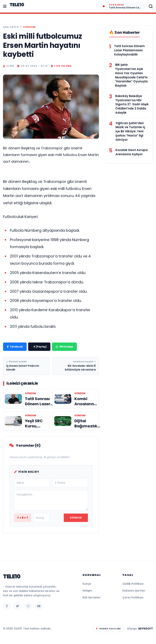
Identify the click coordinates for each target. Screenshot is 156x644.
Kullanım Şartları (133, 591)
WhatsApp (66, 346)
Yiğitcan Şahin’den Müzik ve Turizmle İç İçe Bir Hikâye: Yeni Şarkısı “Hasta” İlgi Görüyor (130, 131)
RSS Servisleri (91, 597)
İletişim (87, 591)
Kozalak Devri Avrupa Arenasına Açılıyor (131, 152)
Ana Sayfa (11, 27)
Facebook (16, 346)
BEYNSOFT (145, 628)
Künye (87, 584)
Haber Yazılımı (110, 628)
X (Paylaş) (40, 346)
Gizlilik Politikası (133, 584)
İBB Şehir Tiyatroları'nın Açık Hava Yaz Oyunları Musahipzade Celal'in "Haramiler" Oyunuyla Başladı (131, 75)
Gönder (76, 517)
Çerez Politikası (132, 597)
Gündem (29, 27)
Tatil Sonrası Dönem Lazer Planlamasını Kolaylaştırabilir (129, 50)
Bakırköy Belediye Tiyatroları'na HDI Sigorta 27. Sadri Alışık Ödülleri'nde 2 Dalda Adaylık (132, 104)
